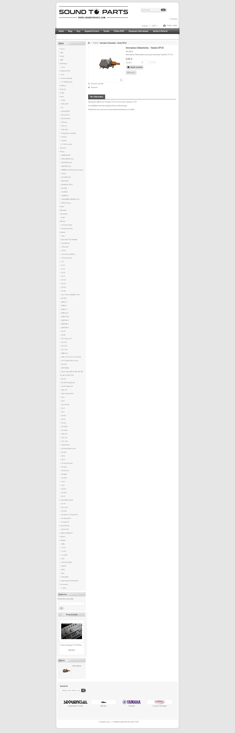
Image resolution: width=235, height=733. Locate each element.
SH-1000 (64, 427)
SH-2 (63, 401)
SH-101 (63, 423)
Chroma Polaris (66, 225)
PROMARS (65, 368)
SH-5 (63, 408)
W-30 (63, 496)
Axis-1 (63, 236)
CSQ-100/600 (66, 258)
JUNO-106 (65, 316)
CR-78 (63, 250)
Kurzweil (63, 148)
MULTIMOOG (66, 166)
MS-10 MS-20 (65, 118)
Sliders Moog (66, 203)
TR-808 (64, 474)
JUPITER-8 (65, 327)
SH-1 (63, 397)
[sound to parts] (93, 12)
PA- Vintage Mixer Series (69, 360)
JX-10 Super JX (66, 338)
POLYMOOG (66, 177)
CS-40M (64, 555)
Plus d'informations (96, 97)
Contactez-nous (104, 722)
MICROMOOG (66, 162)
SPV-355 (64, 438)
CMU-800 (64, 247)
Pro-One (64, 507)
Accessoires (63, 36)
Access (62, 49)
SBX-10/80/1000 (67, 393)
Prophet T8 (65, 522)
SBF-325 (64, 390)
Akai (61, 52)
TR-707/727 (65, 471)
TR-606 (64, 467)
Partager (131, 72)
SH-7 (63, 412)
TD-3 (63, 67)
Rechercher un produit (65, 599)
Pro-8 (63, 504)
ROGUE (64, 188)
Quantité (128, 62)
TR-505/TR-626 (67, 463)
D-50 (63, 272)
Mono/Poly (65, 115)
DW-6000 (65, 104)
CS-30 (63, 551)
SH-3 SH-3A (65, 404)
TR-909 (64, 478)
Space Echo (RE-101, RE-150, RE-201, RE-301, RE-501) (71, 373)
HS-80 (63, 291)
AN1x (63, 544)
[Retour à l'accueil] (88, 42)
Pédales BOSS (119, 31)
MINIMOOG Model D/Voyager (72, 170)
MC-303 (64, 346)
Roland (61, 31)
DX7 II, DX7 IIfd (66, 562)
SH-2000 (64, 430)
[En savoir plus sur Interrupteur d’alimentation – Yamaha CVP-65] (65, 671)
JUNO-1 (64, 302)
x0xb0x (62, 537)
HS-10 (63, 283)
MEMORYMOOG (67, 159)
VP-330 (64, 493)
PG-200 (64, 364)
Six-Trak (64, 511)
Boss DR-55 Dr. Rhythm (69, 239)
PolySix (63, 137)
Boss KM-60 (65, 243)
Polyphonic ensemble (68, 133)
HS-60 (63, 287)
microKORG (65, 111)
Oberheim (63, 214)
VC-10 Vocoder (66, 144)
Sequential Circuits (92, 31)
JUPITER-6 (65, 324)
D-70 (63, 276)
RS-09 (63, 379)
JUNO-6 (64, 309)
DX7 (62, 559)
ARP (61, 60)
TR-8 (63, 456)
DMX (63, 217)
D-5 (62, 261)
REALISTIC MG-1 (67, 184)
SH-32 (63, 419)
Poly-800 (64, 129)
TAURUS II (64, 195)
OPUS (63, 173)
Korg (78, 31)
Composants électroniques (138, 31)
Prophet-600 (66, 518)
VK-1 (63, 485)
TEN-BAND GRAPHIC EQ (70, 199)
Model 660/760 (67, 228)
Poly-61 (64, 126)
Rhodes (62, 221)
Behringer (63, 63)
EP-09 (63, 280)
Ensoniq (63, 89)
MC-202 (64, 342)
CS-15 (63, 548)
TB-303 (63, 452)
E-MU (62, 93)
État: (127, 51)
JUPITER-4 (65, 320)
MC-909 (64, 349)
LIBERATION (65, 155)
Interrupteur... (77, 666)
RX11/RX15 (65, 577)
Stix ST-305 (65, 529)
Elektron (63, 85)
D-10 (63, 265)
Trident (63, 140)
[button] (64, 704)
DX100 (63, 566)
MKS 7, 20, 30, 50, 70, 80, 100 (71, 357)
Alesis (62, 56)
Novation (63, 210)
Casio (62, 74)
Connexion (173, 19)
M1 (62, 107)
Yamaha (106, 31)
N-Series (64, 122)
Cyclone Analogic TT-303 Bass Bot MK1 (71, 645)
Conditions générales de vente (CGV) (125, 722)
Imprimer (94, 87)
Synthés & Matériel (160, 31)
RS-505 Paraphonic (68, 382)
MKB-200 (64, 353)
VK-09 (63, 489)
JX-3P (63, 331)
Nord (62, 206)
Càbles (63, 588)
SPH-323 (64, 434)
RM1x (63, 570)
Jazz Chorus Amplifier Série (70, 294)
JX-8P (63, 335)
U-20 (63, 482)
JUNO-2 (64, 305)
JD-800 (64, 298)
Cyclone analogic (66, 78)
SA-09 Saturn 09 (67, 386)
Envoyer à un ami (97, 84)
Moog (70, 31)
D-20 (63, 269)
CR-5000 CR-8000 (68, 254)
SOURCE (64, 192)
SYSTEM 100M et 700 (68, 449)
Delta (63, 100)
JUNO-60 (64, 313)
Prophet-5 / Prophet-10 (69, 515)
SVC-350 (64, 441)
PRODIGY (65, 181)
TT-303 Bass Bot (66, 82)
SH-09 (63, 415)
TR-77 (63, 460)
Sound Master (65, 526)
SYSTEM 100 (65, 445)
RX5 (62, 573)
